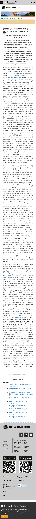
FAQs (4, 491)
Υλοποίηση (20, 480)
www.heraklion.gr (18, 310)
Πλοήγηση (6, 488)
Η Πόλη (26, 447)
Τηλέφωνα (26, 443)
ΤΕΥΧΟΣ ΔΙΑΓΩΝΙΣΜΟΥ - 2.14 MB (20, 392)
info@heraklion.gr (10, 448)
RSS (4, 495)
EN (5, 2)
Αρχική (6, 18)
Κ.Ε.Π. (25, 442)
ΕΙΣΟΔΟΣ (32, 2)
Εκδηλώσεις (17, 449)
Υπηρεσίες (16, 451)
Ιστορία (26, 449)
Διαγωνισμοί (17, 445)
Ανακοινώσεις (17, 443)
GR (1, 2)
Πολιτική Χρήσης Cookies (18, 513)
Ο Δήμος (12, 18)
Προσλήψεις (17, 446)
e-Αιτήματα (27, 446)
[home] (12, 8)
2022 (20, 18)
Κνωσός (26, 450)
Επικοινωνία (7, 477)
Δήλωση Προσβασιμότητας (8, 485)
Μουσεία (26, 451)
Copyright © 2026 (22, 477)
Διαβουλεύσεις (18, 447)
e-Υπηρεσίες (27, 445)
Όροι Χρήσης (7, 480)
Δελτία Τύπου (17, 442)
